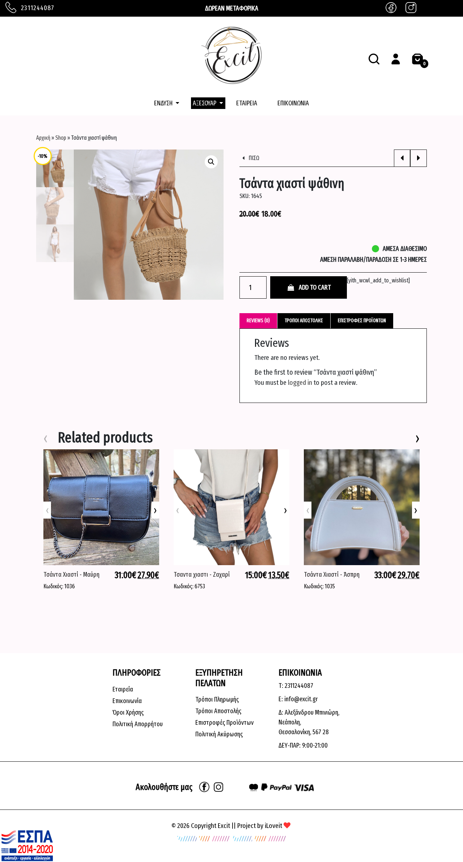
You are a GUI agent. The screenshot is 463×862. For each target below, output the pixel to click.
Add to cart (315, 287)
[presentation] (155, 509)
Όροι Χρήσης (128, 712)
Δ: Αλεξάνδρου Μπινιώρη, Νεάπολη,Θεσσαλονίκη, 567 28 (309, 722)
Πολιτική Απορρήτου (137, 724)
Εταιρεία (122, 689)
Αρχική (43, 137)
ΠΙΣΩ (253, 158)
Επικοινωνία (127, 701)
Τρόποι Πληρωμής (217, 699)
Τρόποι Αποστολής (218, 711)
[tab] (258, 320)
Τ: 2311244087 (296, 686)
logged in (300, 382)
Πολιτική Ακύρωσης (219, 734)
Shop (60, 137)
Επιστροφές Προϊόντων (224, 723)
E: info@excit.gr (298, 699)
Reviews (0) (258, 321)
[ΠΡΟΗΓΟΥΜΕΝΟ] (402, 158)
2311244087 (36, 8)
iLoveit (273, 825)
